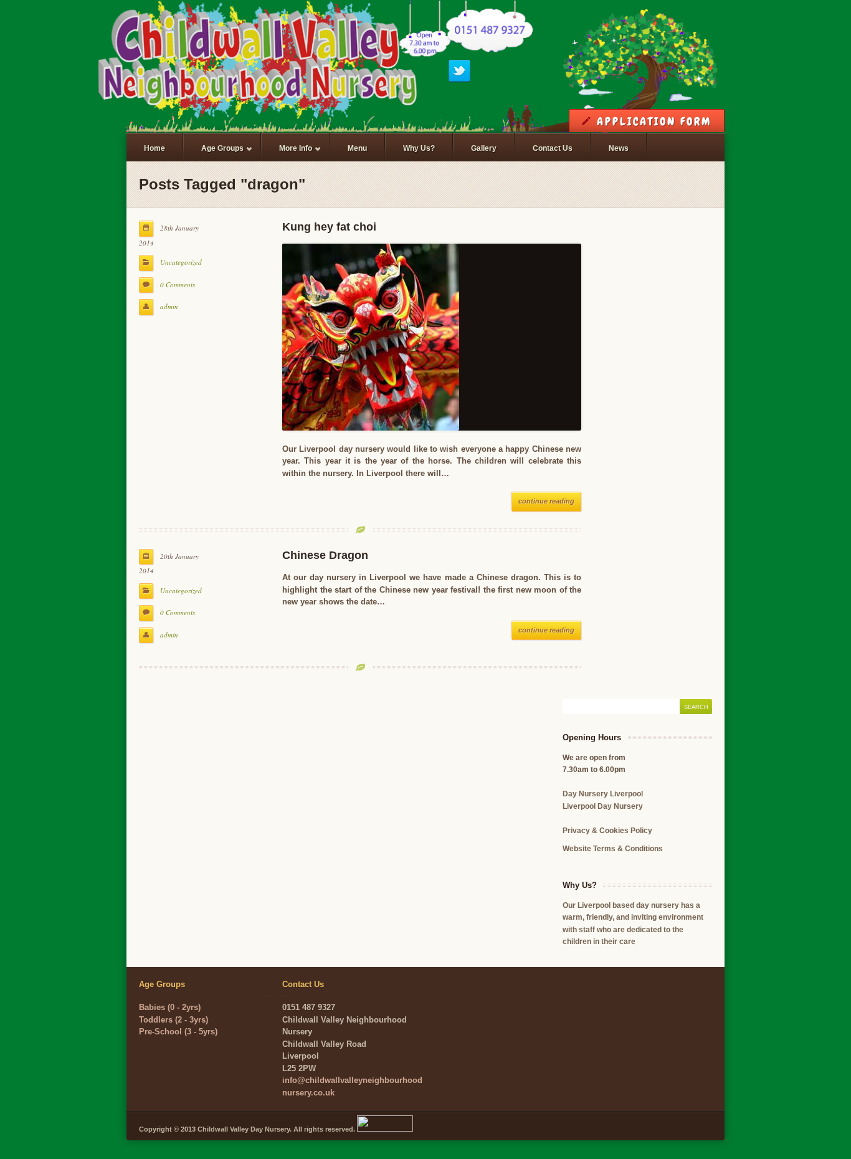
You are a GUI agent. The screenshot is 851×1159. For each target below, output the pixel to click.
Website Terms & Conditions (613, 848)
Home (154, 148)
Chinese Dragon (325, 555)
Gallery (484, 148)
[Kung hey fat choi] (431, 337)
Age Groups (214, 154)
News (619, 148)
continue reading (546, 501)
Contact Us (553, 148)
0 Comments (177, 284)
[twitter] (459, 80)
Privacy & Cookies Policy (607, 830)
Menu (357, 148)
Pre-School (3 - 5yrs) (178, 1031)
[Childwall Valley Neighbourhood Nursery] (425, 68)
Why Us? (419, 148)
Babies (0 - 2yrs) (170, 1007)
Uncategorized (181, 262)
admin (169, 306)
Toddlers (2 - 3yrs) (173, 1019)
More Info (287, 154)
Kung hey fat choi (329, 227)
